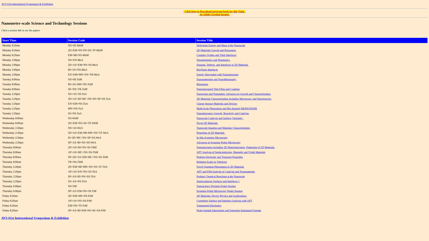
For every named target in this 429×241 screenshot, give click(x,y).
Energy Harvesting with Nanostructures (217, 74)
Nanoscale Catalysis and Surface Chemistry (220, 118)
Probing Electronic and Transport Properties (220, 157)
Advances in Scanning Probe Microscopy (218, 142)
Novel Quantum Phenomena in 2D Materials (220, 166)
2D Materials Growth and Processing (216, 50)
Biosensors (202, 84)
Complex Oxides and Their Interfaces (216, 55)
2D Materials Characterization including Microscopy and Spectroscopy (234, 98)
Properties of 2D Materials (211, 132)
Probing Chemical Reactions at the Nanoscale (221, 176)
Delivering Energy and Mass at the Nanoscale (221, 45)
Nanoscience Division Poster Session (216, 186)
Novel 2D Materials (207, 123)
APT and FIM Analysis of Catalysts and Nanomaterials (226, 171)
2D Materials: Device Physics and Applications (222, 195)
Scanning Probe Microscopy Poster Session (219, 191)
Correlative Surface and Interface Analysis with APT (224, 200)
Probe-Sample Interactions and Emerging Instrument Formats (229, 210)
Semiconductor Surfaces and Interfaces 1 (218, 181)
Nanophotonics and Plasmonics (213, 60)
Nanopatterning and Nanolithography (217, 79)
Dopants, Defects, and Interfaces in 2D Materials (223, 64)
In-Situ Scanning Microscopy (212, 137)
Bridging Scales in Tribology (212, 161)
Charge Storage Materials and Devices (217, 103)
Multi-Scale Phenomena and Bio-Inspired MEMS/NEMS (227, 108)
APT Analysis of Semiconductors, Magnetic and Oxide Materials (231, 152)
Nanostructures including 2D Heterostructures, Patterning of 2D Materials (236, 147)
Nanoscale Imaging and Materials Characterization (224, 128)
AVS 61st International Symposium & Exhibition (27, 4)
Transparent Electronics (209, 205)
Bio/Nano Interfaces (207, 69)
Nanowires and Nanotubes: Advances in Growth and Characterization (234, 94)
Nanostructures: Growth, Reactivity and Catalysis (223, 113)
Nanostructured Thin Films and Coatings (218, 89)
